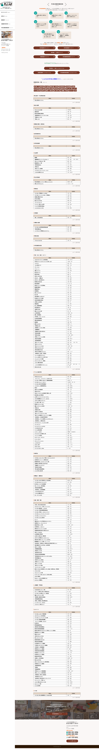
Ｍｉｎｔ (36, 519)
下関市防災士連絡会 (38, 467)
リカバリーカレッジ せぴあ (40, 567)
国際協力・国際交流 (49, 90)
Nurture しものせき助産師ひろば (41, 578)
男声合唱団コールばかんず (39, 296)
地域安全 (43, 90)
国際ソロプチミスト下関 (39, 595)
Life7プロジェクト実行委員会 (40, 615)
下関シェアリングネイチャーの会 (41, 413)
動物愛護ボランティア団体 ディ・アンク (42, 541)
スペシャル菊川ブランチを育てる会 (41, 357)
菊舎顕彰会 (37, 290)
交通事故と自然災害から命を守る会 (41, 463)
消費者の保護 (50, 88)
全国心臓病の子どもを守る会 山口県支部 (42, 545)
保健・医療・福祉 (57, 90)
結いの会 (36, 294)
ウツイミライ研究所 (38, 435)
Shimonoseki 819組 (38, 109)
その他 (75, 90)
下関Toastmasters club (39, 347)
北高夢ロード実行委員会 (39, 658)
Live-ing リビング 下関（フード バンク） (42, 506)
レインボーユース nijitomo (40, 602)
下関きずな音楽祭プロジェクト (40, 351)
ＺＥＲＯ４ (37, 263)
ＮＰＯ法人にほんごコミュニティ (41, 482)
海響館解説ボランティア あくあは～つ (42, 159)
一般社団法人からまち (39, 676)
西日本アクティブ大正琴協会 (40, 285)
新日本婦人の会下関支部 (39, 395)
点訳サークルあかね (38, 532)
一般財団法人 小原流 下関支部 (40, 353)
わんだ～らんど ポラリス (39, 437)
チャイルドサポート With (39, 448)
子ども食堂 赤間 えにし (39, 402)
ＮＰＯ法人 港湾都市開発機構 (40, 619)
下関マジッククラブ (38, 344)
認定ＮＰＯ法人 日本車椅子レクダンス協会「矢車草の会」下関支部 (47, 569)
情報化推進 (56, 88)
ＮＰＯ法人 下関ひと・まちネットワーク (42, 512)
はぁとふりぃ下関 (38, 683)
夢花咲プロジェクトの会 (39, 404)
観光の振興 (47, 86)
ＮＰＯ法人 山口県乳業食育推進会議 (41, 227)
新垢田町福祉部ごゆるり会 (39, 639)
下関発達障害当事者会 (39, 598)
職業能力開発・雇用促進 (54, 86)
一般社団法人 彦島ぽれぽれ (40, 420)
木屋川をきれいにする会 (39, 636)
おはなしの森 (37, 444)
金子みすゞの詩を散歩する (39, 279)
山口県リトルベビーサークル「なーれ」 (42, 396)
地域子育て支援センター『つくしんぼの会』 (43, 539)
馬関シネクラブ (37, 270)
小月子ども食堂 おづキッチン (40, 400)
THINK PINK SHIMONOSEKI (40, 504)
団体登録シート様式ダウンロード (57, 52)
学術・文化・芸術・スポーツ (71, 88)
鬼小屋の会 (37, 623)
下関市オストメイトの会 (39, 561)
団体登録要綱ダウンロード (69, 47)
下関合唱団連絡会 (38, 340)
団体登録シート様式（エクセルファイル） (57, 68)
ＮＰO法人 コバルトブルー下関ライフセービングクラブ (45, 457)
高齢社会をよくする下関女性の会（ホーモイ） (43, 521)
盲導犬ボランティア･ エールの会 (41, 528)
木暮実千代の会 (37, 309)
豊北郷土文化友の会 (38, 281)
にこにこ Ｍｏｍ (38, 439)
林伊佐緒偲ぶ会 (37, 307)
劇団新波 (36, 322)
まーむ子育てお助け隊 (39, 470)
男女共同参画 (36, 88)
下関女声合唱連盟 (38, 338)
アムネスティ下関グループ (39, 604)
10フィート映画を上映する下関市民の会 (42, 591)
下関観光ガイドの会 (38, 117)
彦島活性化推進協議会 (39, 641)
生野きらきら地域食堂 (39, 389)
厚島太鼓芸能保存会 (38, 320)
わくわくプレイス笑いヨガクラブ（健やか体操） (43, 574)
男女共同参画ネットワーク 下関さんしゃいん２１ (44, 181)
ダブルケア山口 (37, 570)
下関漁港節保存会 (38, 665)
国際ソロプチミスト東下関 (39, 406)
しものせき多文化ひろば (39, 491)
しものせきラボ (37, 442)
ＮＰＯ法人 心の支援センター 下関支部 (42, 593)
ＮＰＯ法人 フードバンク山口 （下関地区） (42, 195)
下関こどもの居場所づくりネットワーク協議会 (43, 415)
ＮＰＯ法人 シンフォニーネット (40, 515)
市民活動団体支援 (62, 88)
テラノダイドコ (37, 424)
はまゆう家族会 (37, 576)
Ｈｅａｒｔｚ (37, 268)
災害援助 (45, 88)
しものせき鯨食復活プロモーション (41, 364)
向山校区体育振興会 (38, 318)
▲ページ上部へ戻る (76, 102)
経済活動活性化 (62, 86)
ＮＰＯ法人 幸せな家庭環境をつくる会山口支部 (43, 695)
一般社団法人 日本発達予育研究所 (41, 417)
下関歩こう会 (37, 119)
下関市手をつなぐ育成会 (39, 559)
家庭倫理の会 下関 (38, 163)
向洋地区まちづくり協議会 (39, 654)
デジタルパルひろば (38, 240)
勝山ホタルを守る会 (38, 200)
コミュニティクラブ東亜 (39, 358)
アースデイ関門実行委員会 (39, 206)
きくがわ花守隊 (37, 685)
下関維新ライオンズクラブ (39, 465)
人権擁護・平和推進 (64, 90)
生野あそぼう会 (37, 391)
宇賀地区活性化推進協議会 (39, 650)
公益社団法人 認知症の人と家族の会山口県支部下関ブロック (46, 543)
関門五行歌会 (37, 274)
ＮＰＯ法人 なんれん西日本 (40, 517)
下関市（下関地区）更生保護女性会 (41, 600)
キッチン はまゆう (38, 431)
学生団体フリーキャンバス (39, 652)
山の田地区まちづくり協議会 (40, 643)
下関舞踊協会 (37, 329)
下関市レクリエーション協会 (40, 336)
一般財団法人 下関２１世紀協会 (40, 674)
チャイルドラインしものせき (40, 426)
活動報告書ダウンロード (44, 56)
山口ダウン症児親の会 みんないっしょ (42, 537)
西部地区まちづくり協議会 (39, 632)
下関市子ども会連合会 (39, 411)
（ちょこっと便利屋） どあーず (40, 621)
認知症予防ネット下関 (39, 524)
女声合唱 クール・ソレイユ (40, 316)
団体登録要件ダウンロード (44, 47)
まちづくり (71, 90)
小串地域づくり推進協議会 (39, 647)
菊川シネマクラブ (38, 292)
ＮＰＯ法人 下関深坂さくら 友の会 (41, 193)
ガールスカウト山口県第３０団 (40, 433)
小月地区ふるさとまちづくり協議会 (41, 645)
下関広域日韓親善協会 (39, 487)
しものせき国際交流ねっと (39, 493)
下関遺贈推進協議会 (38, 548)
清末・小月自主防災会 (39, 217)
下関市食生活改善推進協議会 (40, 554)
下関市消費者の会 (38, 229)
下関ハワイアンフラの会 (39, 346)
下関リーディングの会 (39, 342)
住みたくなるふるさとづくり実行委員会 (42, 661)
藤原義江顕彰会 (37, 287)
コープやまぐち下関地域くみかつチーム (42, 230)
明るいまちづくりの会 (39, 637)
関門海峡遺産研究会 (38, 625)
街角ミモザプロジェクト (39, 183)
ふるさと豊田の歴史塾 (39, 362)
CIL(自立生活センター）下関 (40, 589)
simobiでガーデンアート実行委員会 (41, 259)
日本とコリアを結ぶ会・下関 (40, 161)
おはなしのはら (37, 446)
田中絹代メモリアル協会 (39, 298)
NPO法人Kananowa (38, 376)
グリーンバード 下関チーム (40, 680)
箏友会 (36, 387)
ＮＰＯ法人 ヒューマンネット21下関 (41, 617)
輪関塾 (36, 157)
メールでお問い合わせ (72, 740)
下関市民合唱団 (37, 333)
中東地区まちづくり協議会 (39, 663)
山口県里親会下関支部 (39, 534)
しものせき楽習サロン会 (39, 172)
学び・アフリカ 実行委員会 (40, 485)
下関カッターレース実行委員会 (40, 672)
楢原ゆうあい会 (37, 634)
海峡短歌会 (37, 303)
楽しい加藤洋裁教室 (38, 305)
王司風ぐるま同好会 (38, 301)
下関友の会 (37, 166)
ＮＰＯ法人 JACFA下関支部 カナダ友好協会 (43, 480)
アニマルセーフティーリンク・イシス (41, 170)
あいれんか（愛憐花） (39, 580)
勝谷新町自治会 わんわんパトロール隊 (42, 461)
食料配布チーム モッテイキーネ (41, 523)
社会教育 (73, 86)
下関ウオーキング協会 (39, 565)
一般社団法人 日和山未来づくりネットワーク (43, 678)
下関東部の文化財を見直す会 (40, 331)
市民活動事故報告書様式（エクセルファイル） (68, 72)
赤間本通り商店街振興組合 (39, 626)
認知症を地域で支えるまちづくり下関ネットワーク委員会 (45, 630)
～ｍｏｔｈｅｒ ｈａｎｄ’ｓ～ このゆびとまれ (43, 378)
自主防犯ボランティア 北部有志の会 (41, 459)
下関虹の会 (37, 407)
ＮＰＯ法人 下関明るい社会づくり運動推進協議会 (44, 380)
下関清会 (36, 667)
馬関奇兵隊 (37, 111)
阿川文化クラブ (37, 272)
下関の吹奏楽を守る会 (39, 349)
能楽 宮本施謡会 (38, 314)
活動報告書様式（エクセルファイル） (44, 72)
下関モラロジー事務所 (39, 168)
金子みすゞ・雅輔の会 (39, 278)
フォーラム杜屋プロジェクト (40, 355)
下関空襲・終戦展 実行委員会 (40, 597)
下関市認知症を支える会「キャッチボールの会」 (43, 556)
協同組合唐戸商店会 (38, 656)
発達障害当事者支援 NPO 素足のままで (42, 530)
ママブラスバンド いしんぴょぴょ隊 (41, 422)
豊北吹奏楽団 (37, 283)
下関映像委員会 (37, 669)
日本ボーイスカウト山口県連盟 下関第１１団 (43, 393)
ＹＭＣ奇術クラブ (38, 265)
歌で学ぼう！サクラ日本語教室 (40, 484)
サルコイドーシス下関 (39, 572)
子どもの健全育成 (37, 90)
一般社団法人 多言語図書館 (40, 489)
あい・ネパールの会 (38, 495)
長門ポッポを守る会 (38, 276)
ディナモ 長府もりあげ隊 (39, 204)
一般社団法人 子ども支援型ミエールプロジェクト (44, 418)
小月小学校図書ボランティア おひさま (42, 398)
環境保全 (41, 88)
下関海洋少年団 (37, 409)
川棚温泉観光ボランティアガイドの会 (41, 115)
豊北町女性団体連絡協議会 (39, 628)
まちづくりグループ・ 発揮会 (40, 360)
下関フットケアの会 (38, 563)
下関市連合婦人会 (38, 164)
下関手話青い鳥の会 (38, 552)
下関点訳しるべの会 (38, 550)
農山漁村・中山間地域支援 (39, 86)
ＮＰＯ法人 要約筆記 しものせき (41, 508)
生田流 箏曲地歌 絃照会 (39, 300)
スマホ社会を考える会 (39, 428)
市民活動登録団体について (57, 713)
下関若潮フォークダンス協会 (40, 327)
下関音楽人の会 (37, 325)
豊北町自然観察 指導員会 (39, 113)
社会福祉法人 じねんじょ (39, 526)
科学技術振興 (68, 86)
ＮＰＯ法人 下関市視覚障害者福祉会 (41, 510)
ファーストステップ (38, 202)
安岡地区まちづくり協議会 (39, 648)
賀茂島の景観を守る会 (39, 196)
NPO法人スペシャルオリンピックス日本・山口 (43, 261)
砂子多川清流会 (37, 198)
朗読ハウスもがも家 (38, 311)
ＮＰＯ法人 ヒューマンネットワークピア (42, 513)
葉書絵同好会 (37, 289)
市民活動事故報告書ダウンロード (69, 56)
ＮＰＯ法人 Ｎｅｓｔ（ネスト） (40, 382)
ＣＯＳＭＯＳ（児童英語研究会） (41, 385)
